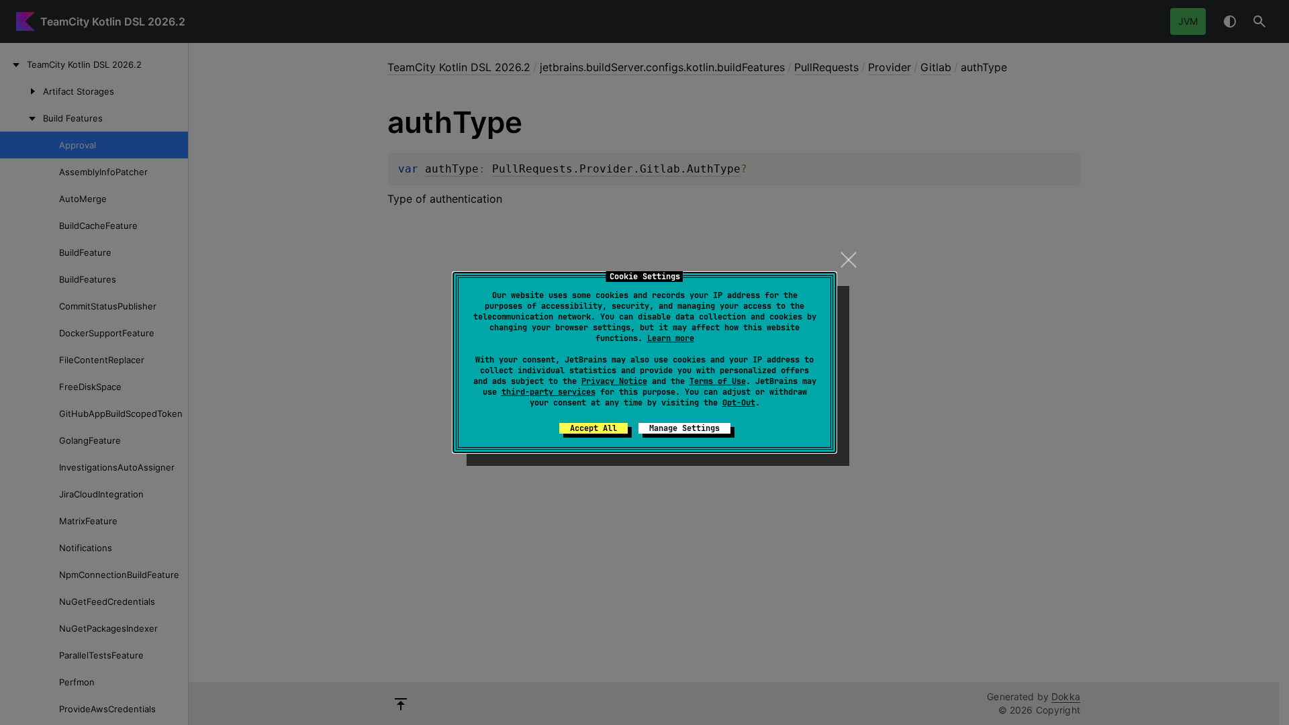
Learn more (670, 338)
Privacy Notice (614, 381)
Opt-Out (738, 402)
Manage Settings (684, 428)
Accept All (593, 428)
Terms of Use (717, 381)
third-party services (548, 392)
